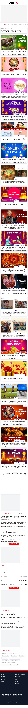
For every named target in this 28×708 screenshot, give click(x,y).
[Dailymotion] (8, 694)
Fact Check (15, 653)
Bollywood (17, 676)
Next (21, 473)
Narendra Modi (5, 662)
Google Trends (6, 565)
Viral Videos (21, 655)
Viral (16, 179)
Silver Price (13, 662)
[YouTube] (11, 694)
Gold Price (4, 657)
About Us (4, 698)
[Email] (21, 694)
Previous (8, 473)
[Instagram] (14, 694)
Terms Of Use (10, 698)
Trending (21, 24)
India (2, 674)
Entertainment (20, 674)
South (16, 681)
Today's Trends (14, 587)
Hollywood (17, 678)
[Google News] (19, 694)
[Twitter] (6, 694)
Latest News (7, 513)
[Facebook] (3, 694)
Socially (14, 24)
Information (4, 678)
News (2, 681)
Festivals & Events (19, 49)
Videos (16, 200)
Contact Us (16, 698)
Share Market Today (6, 653)
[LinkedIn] (16, 694)
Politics (3, 676)
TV (16, 679)
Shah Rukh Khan (5, 655)
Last (25, 474)
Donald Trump (14, 655)
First (3, 474)
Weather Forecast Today (15, 660)
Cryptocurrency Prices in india (15, 657)
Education (3, 679)
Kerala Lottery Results (6, 664)
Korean (17, 683)
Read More (14, 543)
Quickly (7, 24)
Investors (21, 698)
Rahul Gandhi (5, 660)
